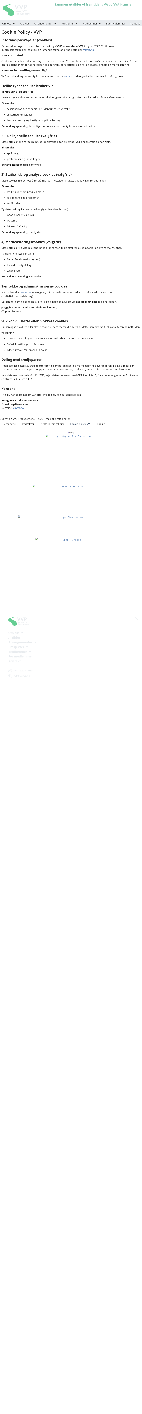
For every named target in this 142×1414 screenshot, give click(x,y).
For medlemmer (115, 23)
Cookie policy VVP (80, 424)
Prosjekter (67, 23)
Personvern (10, 424)
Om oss (6, 23)
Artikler (24, 23)
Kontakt (135, 23)
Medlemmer (90, 23)
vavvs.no (68, 76)
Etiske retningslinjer (52, 424)
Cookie (101, 424)
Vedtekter (28, 424)
